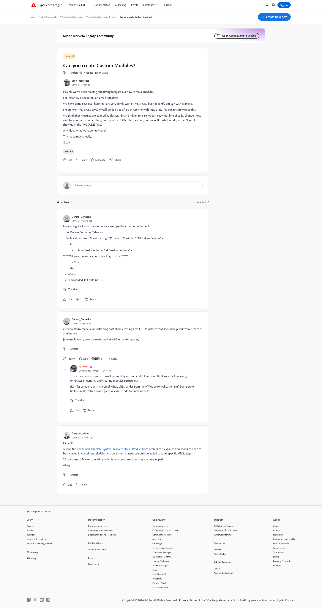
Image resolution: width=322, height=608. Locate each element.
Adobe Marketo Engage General (101, 16)
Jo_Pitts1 (83, 366)
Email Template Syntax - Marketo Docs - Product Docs (115, 449)
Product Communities (49, 16)
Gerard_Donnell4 (81, 216)
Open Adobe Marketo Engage (239, 35)
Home (32, 16)
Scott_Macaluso (80, 80)
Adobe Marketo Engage (72, 16)
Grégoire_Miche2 (81, 433)
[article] (132, 258)
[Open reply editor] (133, 185)
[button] (274, 17)
